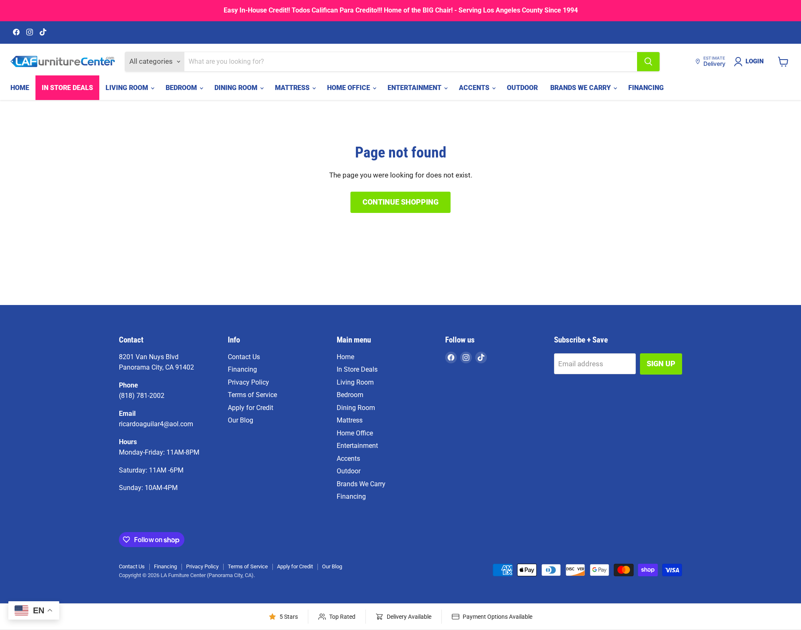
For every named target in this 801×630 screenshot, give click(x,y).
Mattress (293, 88)
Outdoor (522, 88)
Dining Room (236, 88)
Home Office (349, 88)
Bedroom (182, 88)
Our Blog (240, 420)
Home (19, 88)
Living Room (128, 88)
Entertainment (415, 88)
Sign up (661, 363)
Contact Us (244, 357)
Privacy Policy (248, 382)
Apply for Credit (250, 408)
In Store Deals (67, 88)
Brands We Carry (581, 88)
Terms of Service (252, 395)
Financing (646, 88)
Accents (475, 88)
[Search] (648, 61)
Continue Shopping (400, 202)
